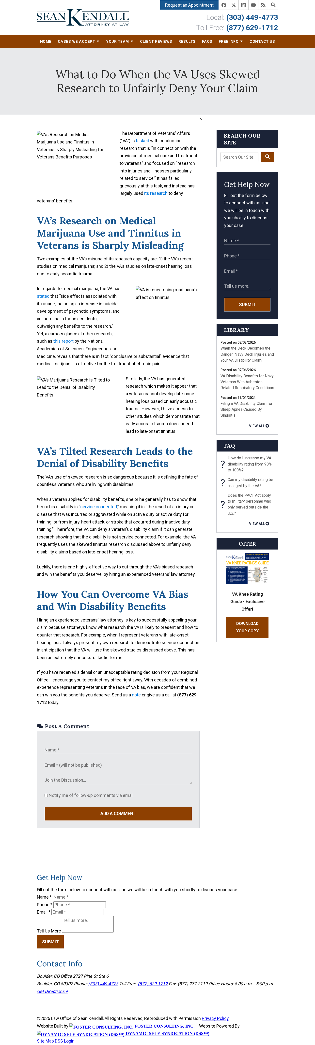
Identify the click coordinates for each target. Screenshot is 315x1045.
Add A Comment (118, 813)
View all (257, 426)
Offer (247, 543)
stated (43, 296)
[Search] (273, 5)
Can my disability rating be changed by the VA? (246, 483)
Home (45, 41)
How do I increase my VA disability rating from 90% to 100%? (246, 464)
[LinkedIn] (244, 5)
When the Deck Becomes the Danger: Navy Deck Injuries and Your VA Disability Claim (247, 354)
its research (156, 193)
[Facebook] (224, 5)
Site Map (45, 1041)
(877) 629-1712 (252, 27)
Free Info (229, 41)
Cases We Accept (76, 41)
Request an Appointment (189, 5)
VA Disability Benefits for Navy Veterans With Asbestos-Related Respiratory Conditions (247, 382)
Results (187, 41)
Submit (247, 304)
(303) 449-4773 (252, 17)
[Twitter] (234, 5)
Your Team (117, 41)
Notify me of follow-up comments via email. (91, 795)
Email (43, 912)
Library (236, 329)
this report (63, 341)
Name (44, 897)
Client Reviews (156, 41)
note (136, 694)
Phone (44, 904)
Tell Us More (49, 930)
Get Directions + (52, 991)
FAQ (229, 445)
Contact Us (262, 41)
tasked (142, 140)
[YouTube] (253, 5)
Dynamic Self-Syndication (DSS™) (167, 1033)
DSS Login (65, 1041)
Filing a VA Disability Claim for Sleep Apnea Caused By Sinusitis (246, 409)
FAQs (207, 41)
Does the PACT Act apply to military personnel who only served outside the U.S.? (245, 504)
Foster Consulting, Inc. (164, 1026)
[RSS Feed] (263, 5)
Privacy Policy (215, 1018)
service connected (98, 506)
